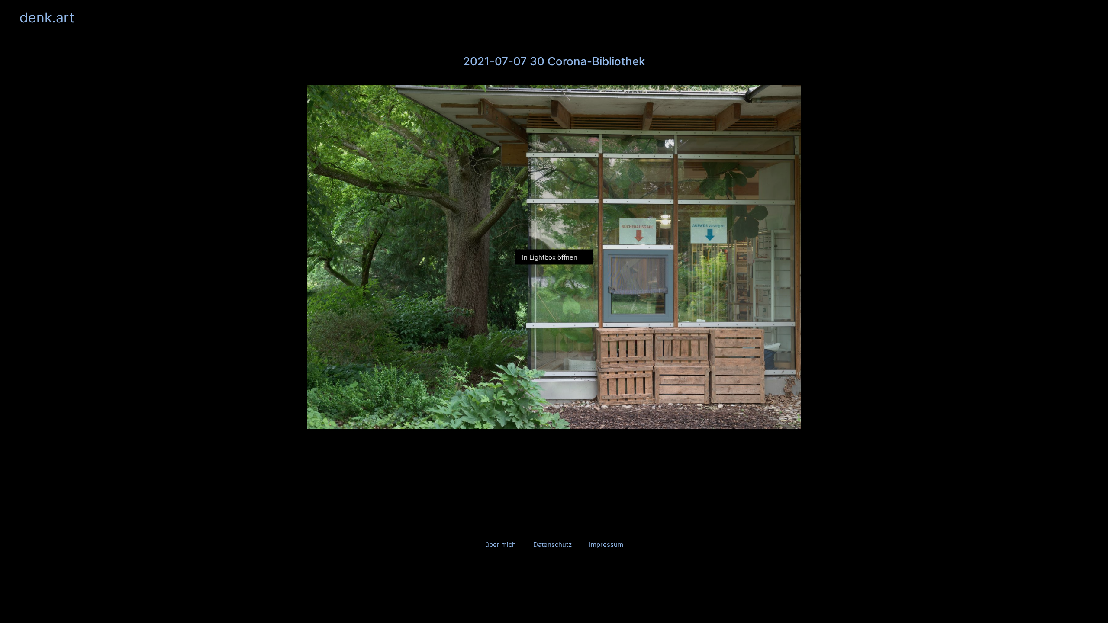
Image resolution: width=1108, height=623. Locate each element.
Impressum (606, 544)
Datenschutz (552, 544)
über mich (500, 544)
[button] (1084, 18)
